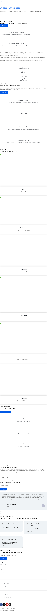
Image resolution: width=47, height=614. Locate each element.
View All (3, 489)
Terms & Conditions (11, 608)
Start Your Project (5, 411)
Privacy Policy (3, 608)
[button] (23, 511)
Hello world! (2, 569)
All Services (4, 92)
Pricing (1, 562)
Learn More (4, 25)
